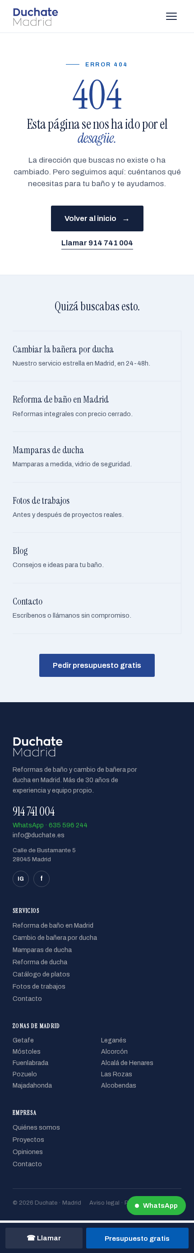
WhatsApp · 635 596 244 (50, 825)
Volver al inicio (97, 218)
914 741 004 (34, 811)
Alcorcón (114, 1051)
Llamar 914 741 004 (97, 243)
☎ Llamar (44, 1238)
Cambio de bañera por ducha (55, 937)
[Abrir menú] (171, 16)
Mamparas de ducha (42, 949)
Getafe (23, 1040)
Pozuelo (25, 1074)
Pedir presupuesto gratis (97, 665)
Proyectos (28, 1139)
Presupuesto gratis (137, 1238)
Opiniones (28, 1151)
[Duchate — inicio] (35, 16)
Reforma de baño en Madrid (53, 925)
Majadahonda (32, 1085)
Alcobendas (118, 1085)
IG (21, 879)
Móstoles (27, 1051)
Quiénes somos (36, 1127)
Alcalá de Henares (127, 1063)
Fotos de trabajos (39, 986)
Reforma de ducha (40, 962)
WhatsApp (160, 1205)
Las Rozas (116, 1074)
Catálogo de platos (41, 974)
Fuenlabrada (30, 1063)
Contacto (27, 998)
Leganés (113, 1040)
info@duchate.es (39, 835)
